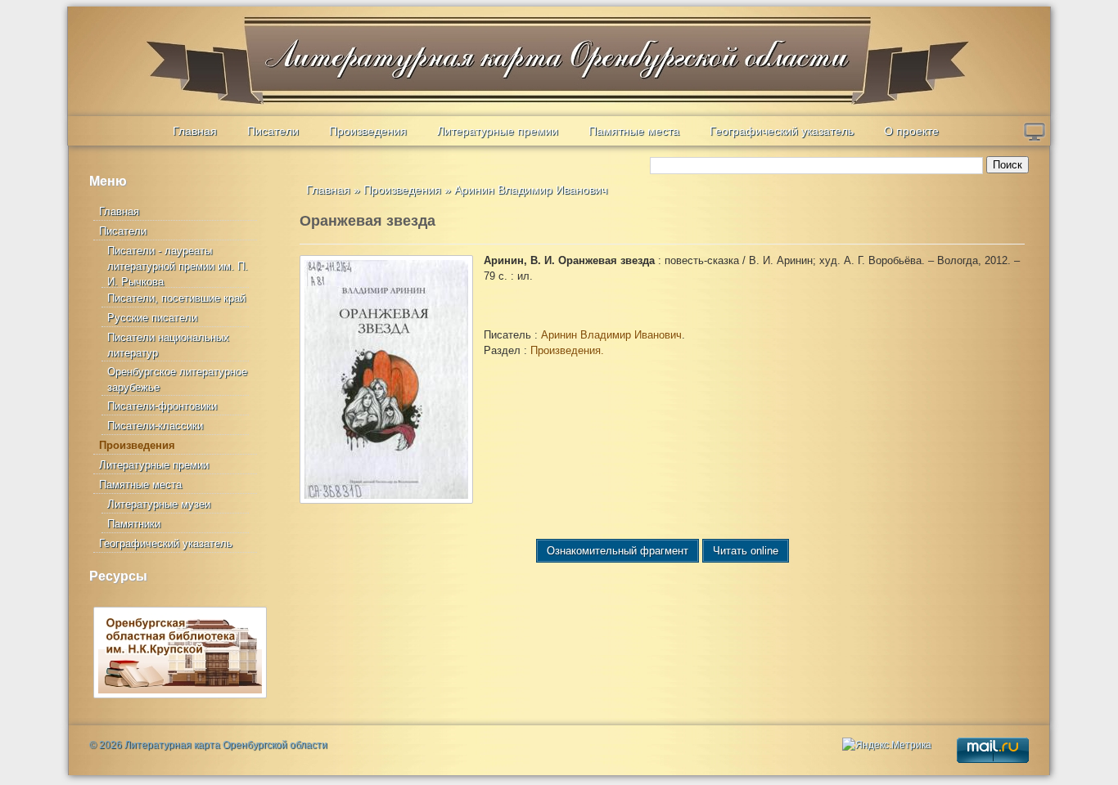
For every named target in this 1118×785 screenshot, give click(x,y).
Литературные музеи (158, 504)
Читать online (745, 551)
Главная (195, 130)
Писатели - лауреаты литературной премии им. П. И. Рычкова (177, 266)
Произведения (368, 130)
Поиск (1007, 165)
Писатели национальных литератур (168, 345)
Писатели (273, 130)
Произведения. (567, 350)
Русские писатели (152, 318)
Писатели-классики (155, 425)
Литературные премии (497, 130)
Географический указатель (782, 130)
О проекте (911, 130)
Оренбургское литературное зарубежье (177, 379)
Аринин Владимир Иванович (530, 189)
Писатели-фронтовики (162, 406)
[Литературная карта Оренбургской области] (183, 45)
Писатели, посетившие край (176, 298)
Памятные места (633, 130)
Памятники (133, 524)
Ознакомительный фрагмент (617, 551)
